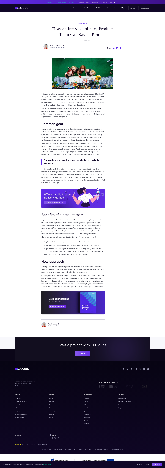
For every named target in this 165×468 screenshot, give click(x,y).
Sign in (132, 8)
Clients (98, 8)
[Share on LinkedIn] (114, 48)
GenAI (51, 398)
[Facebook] (132, 370)
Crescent (86, 423)
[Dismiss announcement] (163, 2)
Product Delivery (83, 23)
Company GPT (19, 411)
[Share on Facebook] (120, 48)
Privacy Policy (47, 464)
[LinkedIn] (123, 370)
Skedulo (86, 420)
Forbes (86, 401)
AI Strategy (18, 398)
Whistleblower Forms (117, 449)
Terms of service (46, 449)
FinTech (51, 417)
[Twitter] (127, 370)
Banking (51, 401)
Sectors (75, 8)
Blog (122, 8)
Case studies (88, 394)
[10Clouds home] (21, 8)
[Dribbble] (144, 370)
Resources (121, 405)
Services (86, 8)
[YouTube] (148, 370)
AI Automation (19, 408)
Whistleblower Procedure (101, 449)
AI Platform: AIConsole (21, 401)
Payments (52, 405)
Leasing (51, 414)
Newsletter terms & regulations (62, 449)
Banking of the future (124, 401)
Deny (147, 464)
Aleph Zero (87, 417)
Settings (139, 464)
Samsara (86, 398)
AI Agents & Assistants (21, 414)
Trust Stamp (87, 414)
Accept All (157, 464)
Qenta (85, 411)
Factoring (52, 411)
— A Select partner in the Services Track (80, 2)
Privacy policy (78, 449)
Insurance (52, 408)
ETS (85, 405)
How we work (111, 8)
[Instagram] (136, 370)
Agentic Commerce (20, 405)
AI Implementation (20, 417)
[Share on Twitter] (117, 48)
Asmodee (86, 408)
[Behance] (140, 370)
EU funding (88, 449)
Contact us (145, 8)
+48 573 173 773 (27, 383)
